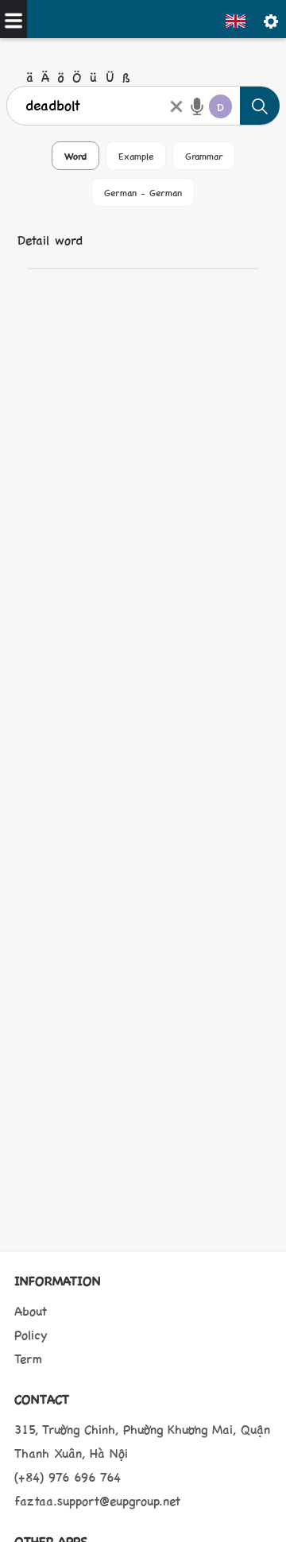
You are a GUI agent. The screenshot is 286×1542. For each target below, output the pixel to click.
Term (28, 1358)
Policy (31, 1334)
